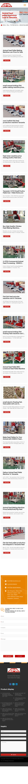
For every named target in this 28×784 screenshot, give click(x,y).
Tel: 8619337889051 (12, 584)
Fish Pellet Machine (14, 25)
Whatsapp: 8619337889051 (14, 587)
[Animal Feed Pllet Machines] (14, 672)
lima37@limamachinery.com (14, 581)
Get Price (7, 60)
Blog (8, 25)
